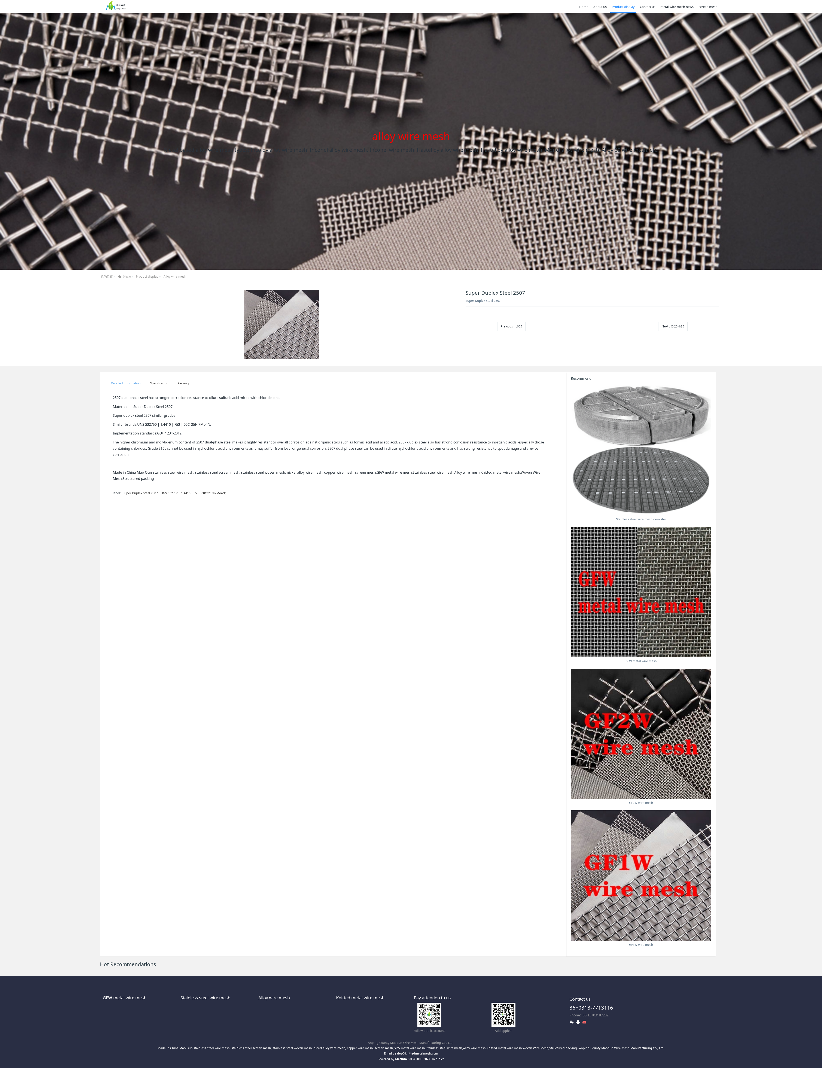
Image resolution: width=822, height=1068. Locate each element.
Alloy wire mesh (175, 276)
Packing (183, 383)
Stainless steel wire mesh (205, 998)
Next (673, 326)
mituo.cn (438, 1059)
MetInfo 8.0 (403, 1059)
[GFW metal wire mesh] (641, 592)
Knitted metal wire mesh (360, 998)
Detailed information (126, 383)
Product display (147, 276)
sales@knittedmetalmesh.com (416, 1053)
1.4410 (186, 493)
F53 (196, 493)
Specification (159, 383)
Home (583, 6)
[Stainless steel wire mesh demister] (641, 450)
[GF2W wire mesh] (641, 734)
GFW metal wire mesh (124, 998)
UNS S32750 (170, 493)
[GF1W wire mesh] (641, 875)
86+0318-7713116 (591, 1007)
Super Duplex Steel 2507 (140, 493)
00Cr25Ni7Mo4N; (213, 493)
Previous (511, 326)
